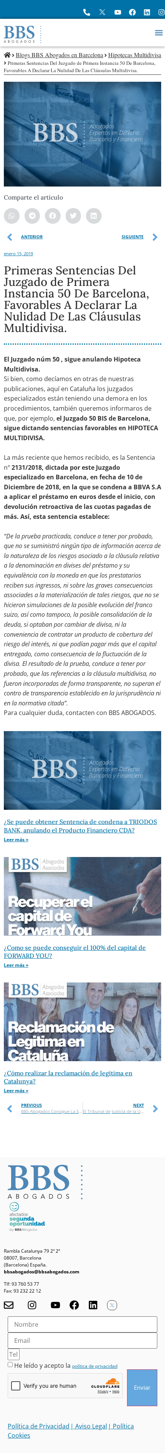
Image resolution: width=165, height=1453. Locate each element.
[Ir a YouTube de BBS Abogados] (117, 12)
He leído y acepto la (65, 1365)
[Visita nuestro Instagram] (32, 1305)
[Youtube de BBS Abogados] (55, 1305)
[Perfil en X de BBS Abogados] (102, 12)
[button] (158, 32)
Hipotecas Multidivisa (134, 55)
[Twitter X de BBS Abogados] (112, 1305)
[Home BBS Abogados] (22, 34)
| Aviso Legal (88, 1426)
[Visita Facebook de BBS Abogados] (132, 12)
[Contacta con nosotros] (8, 1305)
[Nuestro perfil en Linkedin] (93, 1305)
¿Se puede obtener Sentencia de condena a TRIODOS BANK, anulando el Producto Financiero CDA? (80, 826)
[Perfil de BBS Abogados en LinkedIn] (147, 12)
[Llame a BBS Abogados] (86, 12)
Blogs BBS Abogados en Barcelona (59, 55)
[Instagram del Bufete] (161, 12)
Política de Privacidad (38, 1426)
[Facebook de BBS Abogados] (74, 1305)
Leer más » (16, 839)
